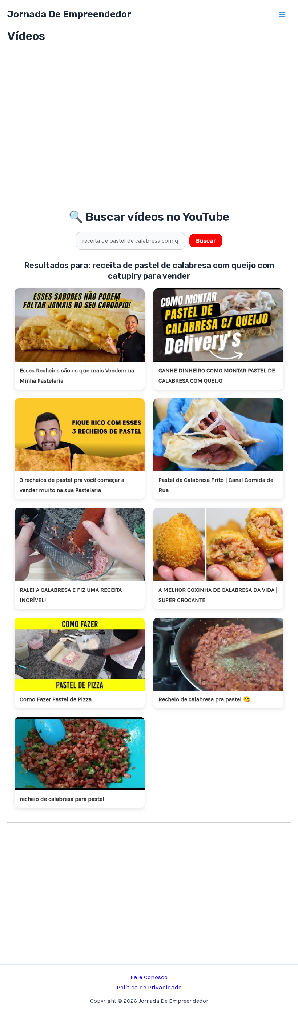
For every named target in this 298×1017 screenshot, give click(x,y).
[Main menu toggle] (282, 14)
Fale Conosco (149, 977)
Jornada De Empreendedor (69, 14)
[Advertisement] (149, 124)
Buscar (206, 240)
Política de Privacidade (149, 987)
